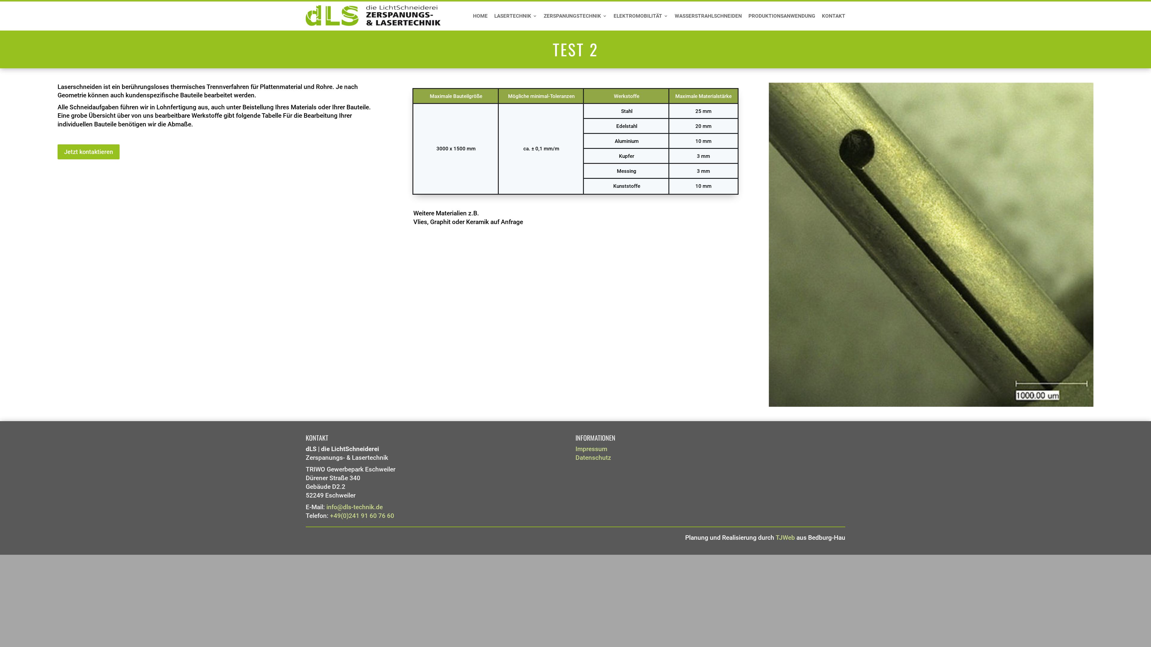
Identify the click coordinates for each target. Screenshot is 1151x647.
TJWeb (785, 537)
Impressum (591, 449)
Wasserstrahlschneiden (708, 16)
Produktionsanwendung (781, 16)
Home (480, 16)
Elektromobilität (638, 16)
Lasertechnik (512, 16)
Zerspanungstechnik (572, 16)
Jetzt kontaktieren (88, 151)
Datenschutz (593, 457)
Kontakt (833, 16)
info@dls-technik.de (354, 507)
